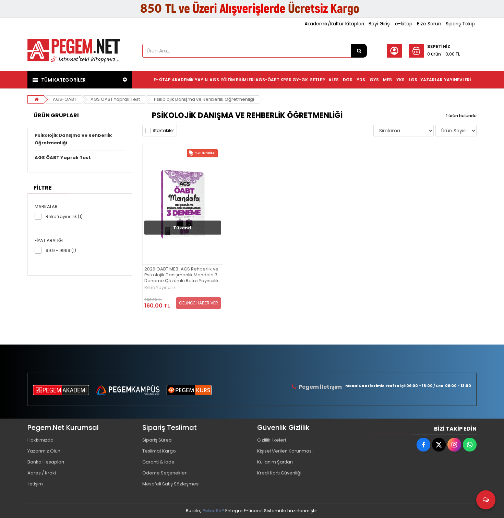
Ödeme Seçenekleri (165, 473)
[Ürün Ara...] (359, 51)
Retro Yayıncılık (160, 287)
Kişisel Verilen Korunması (285, 451)
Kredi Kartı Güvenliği (279, 473)
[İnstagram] (454, 444)
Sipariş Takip (460, 23)
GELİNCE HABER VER (198, 303)
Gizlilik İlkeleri (271, 440)
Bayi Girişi (380, 23)
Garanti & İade (158, 462)
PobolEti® (213, 510)
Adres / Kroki (41, 473)
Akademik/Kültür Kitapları (334, 23)
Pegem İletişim (320, 387)
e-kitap (403, 23)
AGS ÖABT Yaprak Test (115, 99)
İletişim (35, 484)
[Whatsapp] (470, 444)
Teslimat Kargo (159, 451)
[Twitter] (439, 444)
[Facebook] (423, 444)
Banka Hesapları (45, 462)
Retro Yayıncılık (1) (64, 216)
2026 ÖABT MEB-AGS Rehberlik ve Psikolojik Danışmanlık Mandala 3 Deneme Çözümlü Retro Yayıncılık (181, 275)
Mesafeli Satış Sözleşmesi (171, 484)
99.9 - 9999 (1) (61, 250)
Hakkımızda (40, 440)
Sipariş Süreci (157, 440)
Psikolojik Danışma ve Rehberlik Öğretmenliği (204, 99)
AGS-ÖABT (64, 99)
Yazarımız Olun (43, 451)
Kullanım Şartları (275, 462)
